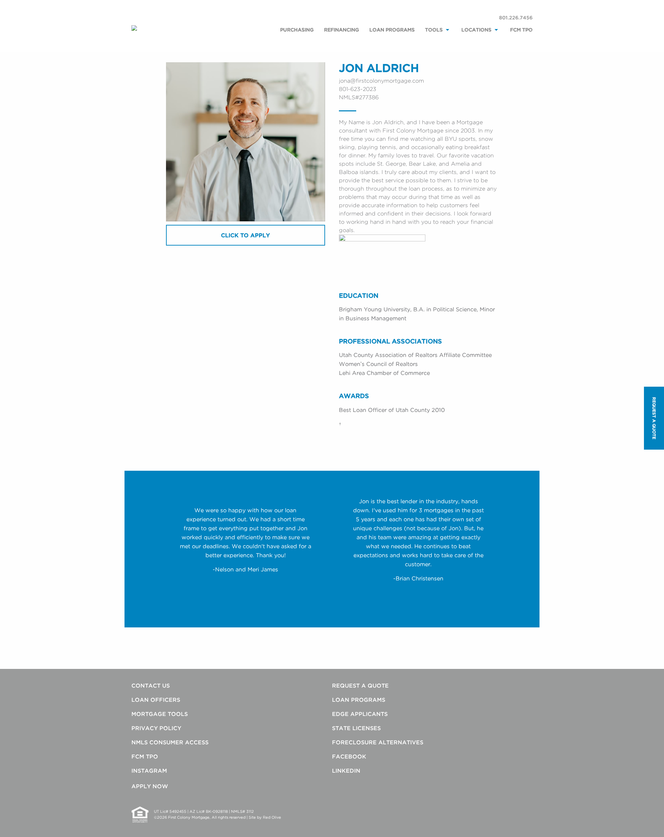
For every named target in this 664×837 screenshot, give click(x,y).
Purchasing (297, 29)
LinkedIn (346, 770)
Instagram (149, 770)
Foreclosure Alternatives (377, 742)
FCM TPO (521, 29)
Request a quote (654, 418)
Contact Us (150, 685)
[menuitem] (297, 37)
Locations (476, 29)
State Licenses (356, 728)
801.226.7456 (516, 17)
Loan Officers (155, 699)
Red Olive (272, 817)
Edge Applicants (360, 714)
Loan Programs (392, 29)
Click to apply (245, 235)
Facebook (349, 756)
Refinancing (341, 29)
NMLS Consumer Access (170, 742)
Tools (434, 29)
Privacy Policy (156, 728)
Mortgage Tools (159, 714)
